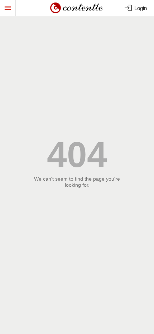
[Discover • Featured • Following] (77, 8)
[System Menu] (8, 8)
